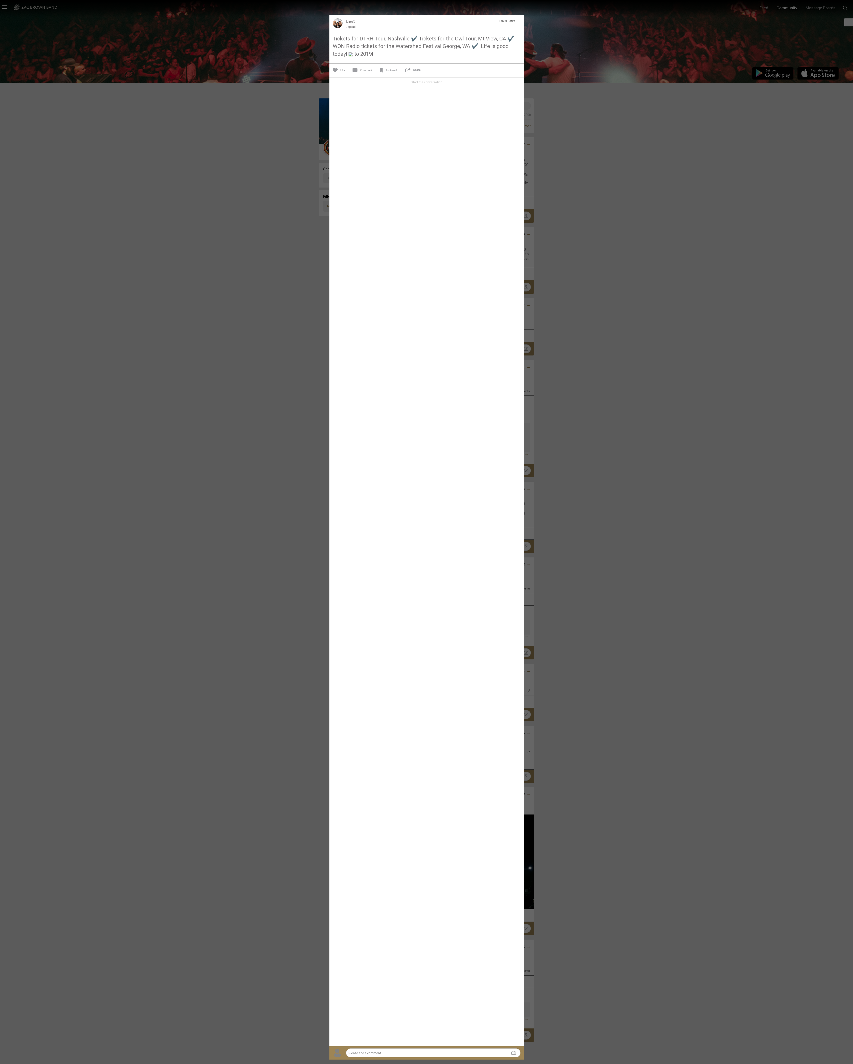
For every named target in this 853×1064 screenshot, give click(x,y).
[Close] (517, 21)
